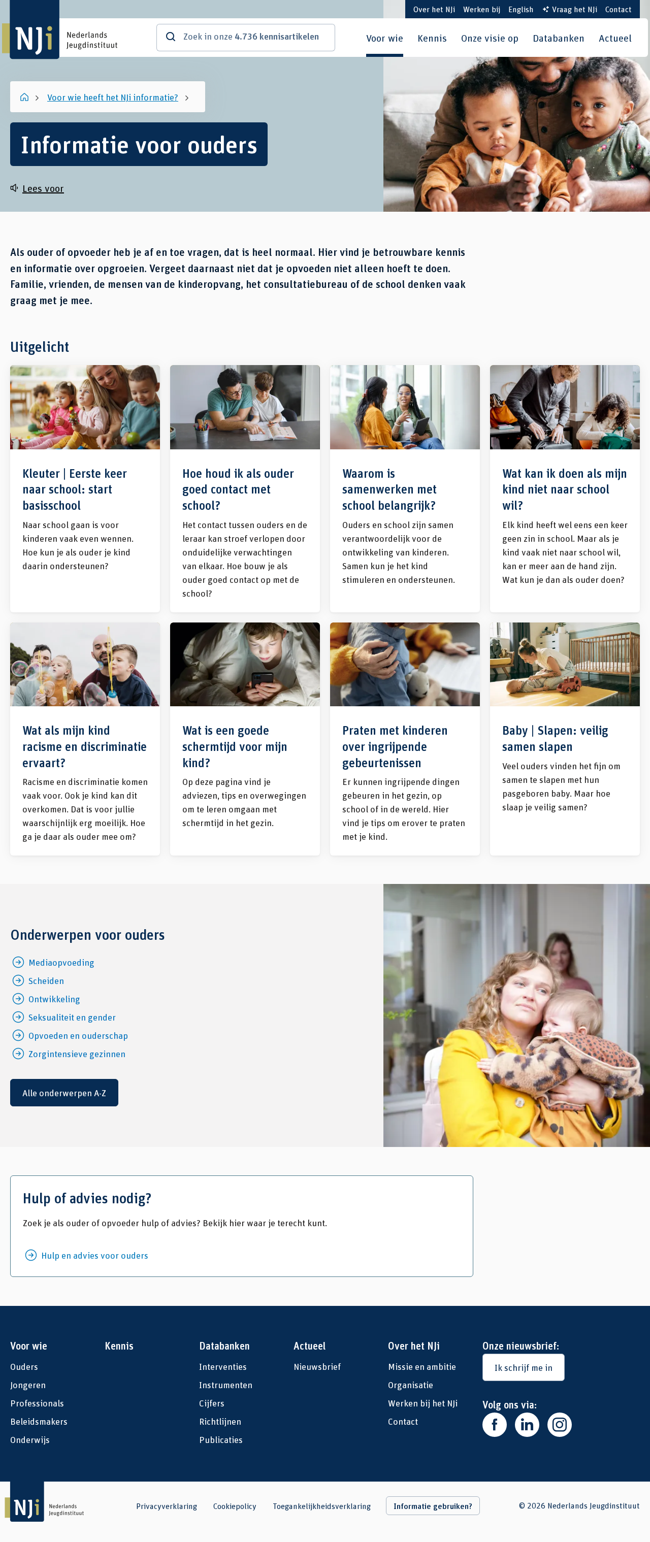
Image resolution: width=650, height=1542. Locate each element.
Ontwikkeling (54, 999)
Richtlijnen (220, 1421)
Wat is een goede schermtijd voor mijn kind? (245, 739)
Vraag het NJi (574, 9)
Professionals (37, 1403)
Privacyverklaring (166, 1506)
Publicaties (221, 1439)
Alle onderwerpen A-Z (64, 1093)
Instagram (559, 1425)
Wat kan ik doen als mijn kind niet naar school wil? (565, 488)
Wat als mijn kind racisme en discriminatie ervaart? (85, 739)
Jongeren (28, 1385)
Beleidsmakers (39, 1421)
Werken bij (481, 9)
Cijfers (211, 1403)
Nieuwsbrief (317, 1366)
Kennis (432, 37)
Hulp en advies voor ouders (94, 1255)
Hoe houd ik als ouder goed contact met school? (245, 488)
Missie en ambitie (422, 1366)
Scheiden (46, 980)
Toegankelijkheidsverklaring (322, 1506)
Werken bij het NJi (423, 1403)
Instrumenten (225, 1385)
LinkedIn (527, 1425)
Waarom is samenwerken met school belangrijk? (405, 488)
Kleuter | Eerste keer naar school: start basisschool (85, 488)
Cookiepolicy (234, 1506)
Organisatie (410, 1385)
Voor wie (384, 37)
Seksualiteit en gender (72, 1017)
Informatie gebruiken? (433, 1506)
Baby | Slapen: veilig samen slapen (565, 739)
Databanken (558, 37)
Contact (618, 9)
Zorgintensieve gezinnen (76, 1053)
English (521, 9)
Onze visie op (489, 37)
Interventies (223, 1366)
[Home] (25, 97)
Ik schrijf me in (523, 1367)
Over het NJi (434, 9)
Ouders (24, 1366)
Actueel (615, 37)
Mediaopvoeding (61, 962)
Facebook (494, 1425)
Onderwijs (30, 1439)
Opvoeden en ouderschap (78, 1035)
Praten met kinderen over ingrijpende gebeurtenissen (405, 739)
